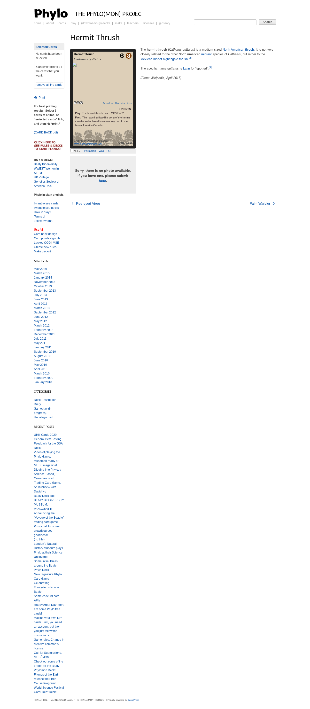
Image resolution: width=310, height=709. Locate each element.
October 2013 (43, 286)
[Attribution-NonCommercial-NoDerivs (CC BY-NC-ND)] (78, 103)
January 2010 (43, 382)
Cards (62, 23)
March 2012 (42, 325)
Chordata (120, 103)
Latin (186, 68)
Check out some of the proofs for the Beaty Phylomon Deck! (48, 666)
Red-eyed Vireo (87, 203)
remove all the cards (49, 84)
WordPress (133, 700)
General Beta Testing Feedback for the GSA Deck (48, 443)
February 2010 (43, 378)
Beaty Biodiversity (45, 164)
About (50, 23)
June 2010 (41, 360)
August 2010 (42, 356)
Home (37, 23)
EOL (109, 150)
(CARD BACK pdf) (46, 132)
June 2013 (41, 299)
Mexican (146, 59)
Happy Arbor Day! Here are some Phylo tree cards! (49, 609)
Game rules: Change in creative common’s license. (49, 644)
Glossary (164, 23)
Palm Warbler (260, 203)
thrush (249, 49)
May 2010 (40, 364)
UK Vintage (41, 177)
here (102, 181)
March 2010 (42, 373)
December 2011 (44, 334)
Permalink (90, 150)
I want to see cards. (46, 203)
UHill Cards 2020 (45, 434)
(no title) (39, 539)
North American (233, 49)
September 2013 (45, 290)
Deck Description (45, 400)
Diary (37, 404)
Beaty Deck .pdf (44, 496)
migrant (206, 54)
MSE (56, 242)
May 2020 (40, 269)
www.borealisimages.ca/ (88, 143)
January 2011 (43, 347)
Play (73, 23)
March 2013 (42, 308)
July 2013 (40, 295)
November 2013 (44, 282)
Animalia (108, 103)
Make (118, 23)
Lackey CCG (42, 242)
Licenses (148, 23)
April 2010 (40, 369)
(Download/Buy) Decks (95, 23)
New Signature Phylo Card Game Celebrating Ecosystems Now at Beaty (48, 583)
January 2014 (43, 277)
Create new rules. (45, 247)
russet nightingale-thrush (170, 59)
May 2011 (40, 343)
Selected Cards (46, 47)
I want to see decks (46, 208)
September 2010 (45, 351)
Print (41, 97)
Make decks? (42, 251)
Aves (129, 103)
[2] (190, 57)
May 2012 (40, 321)
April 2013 (40, 303)
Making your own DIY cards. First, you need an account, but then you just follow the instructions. (48, 626)
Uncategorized (43, 417)
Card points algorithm (48, 238)
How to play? (42, 212)
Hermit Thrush (84, 54)
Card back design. (46, 234)
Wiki (101, 150)
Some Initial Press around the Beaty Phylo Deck (46, 566)
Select (77, 151)
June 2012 (41, 317)
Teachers (133, 23)
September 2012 (45, 312)
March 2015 (42, 273)
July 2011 (40, 338)
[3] (210, 67)
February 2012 (43, 330)
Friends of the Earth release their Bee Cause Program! (47, 679)
